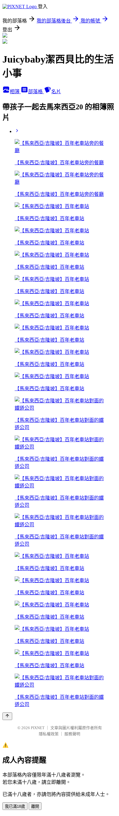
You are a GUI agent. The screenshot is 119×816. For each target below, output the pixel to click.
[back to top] (7, 716)
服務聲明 (72, 734)
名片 (56, 91)
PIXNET (38, 728)
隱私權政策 (49, 734)
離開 (35, 806)
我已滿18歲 (15, 806)
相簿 (15, 91)
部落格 (36, 91)
